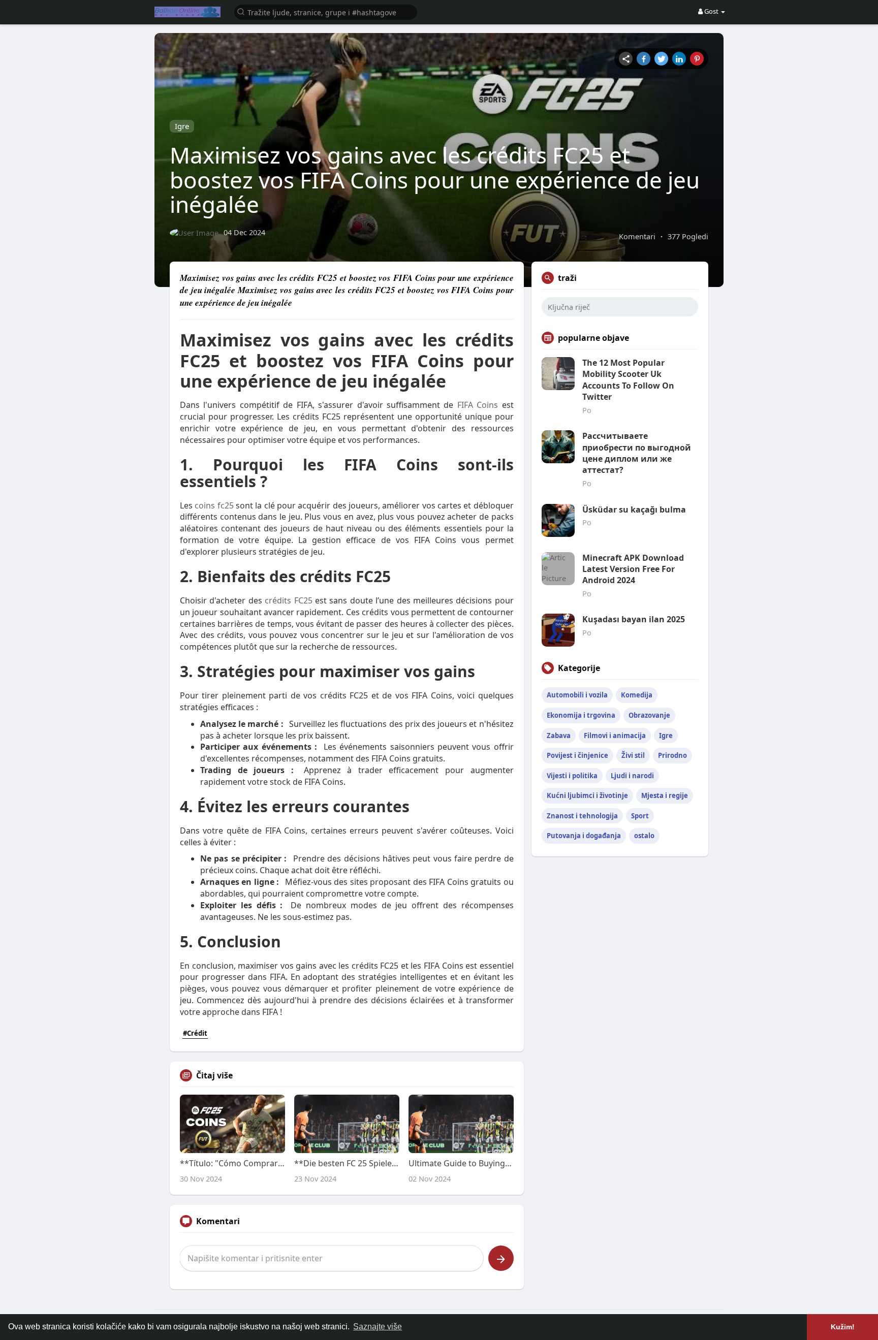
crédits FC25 (288, 600)
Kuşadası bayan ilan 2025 (633, 619)
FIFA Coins (477, 404)
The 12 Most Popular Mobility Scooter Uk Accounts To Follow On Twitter (628, 379)
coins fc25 (214, 505)
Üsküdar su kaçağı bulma (634, 509)
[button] (326, 11)
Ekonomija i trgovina (581, 715)
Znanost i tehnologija (582, 815)
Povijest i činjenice (577, 755)
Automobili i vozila (577, 694)
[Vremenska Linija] (626, 59)
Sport (640, 815)
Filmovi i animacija (615, 735)
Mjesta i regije (664, 795)
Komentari (637, 236)
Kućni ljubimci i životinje (587, 795)
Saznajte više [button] (377, 1326)
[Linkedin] (679, 59)
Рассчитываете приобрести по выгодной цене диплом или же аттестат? (636, 452)
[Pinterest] (697, 59)
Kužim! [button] (843, 1327)
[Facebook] (643, 59)
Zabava (559, 735)
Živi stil (633, 755)
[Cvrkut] (661, 59)
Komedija (636, 694)
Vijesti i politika (572, 775)
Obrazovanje (649, 715)
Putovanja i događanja (584, 835)
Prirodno (672, 755)
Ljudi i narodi (632, 775)
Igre (182, 126)
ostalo (644, 835)
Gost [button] (711, 11)
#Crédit (195, 1033)
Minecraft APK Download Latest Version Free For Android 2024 (633, 569)
